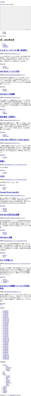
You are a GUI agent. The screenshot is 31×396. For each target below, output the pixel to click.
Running (5, 391)
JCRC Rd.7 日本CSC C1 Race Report (14, 140)
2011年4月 (5, 331)
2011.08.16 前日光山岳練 (9, 215)
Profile (4, 33)
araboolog (2, 2)
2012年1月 (5, 317)
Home (4, 32)
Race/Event (6, 68)
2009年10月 (6, 358)
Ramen (7, 381)
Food (4, 44)
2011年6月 (5, 328)
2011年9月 (5, 323)
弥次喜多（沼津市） (8, 117)
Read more (2, 64)
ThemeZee (12, 395)
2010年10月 (6, 341)
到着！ (2, 161)
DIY (7, 378)
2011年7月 (5, 327)
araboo (5, 53)
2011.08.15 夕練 (6, 237)
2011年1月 (5, 336)
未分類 (5, 157)
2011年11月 (6, 320)
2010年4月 (5, 349)
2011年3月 (5, 333)
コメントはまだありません (19, 164)
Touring (5, 209)
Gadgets (5, 386)
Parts (4, 189)
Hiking (4, 388)
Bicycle (5, 66)
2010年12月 (6, 338)
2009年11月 (6, 357)
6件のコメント (21, 74)
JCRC (2, 176)
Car (4, 371)
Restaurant (5, 46)
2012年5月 (5, 311)
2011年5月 (5, 330)
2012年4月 (5, 312)
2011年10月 (6, 322)
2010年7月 (5, 346)
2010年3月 (5, 350)
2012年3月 (5, 314)
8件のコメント (21, 218)
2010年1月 (5, 354)
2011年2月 (5, 335)
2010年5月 (5, 347)
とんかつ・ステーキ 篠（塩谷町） (14, 50)
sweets (7, 385)
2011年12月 (6, 319)
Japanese (5, 45)
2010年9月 (5, 342)
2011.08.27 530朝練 (7, 94)
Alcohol (8, 375)
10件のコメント (16, 291)
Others (4, 389)
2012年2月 (5, 315)
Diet (4, 373)
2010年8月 (5, 344)
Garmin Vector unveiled (9, 192)
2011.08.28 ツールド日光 (9, 71)
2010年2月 (5, 352)
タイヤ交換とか (6, 260)
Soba (7, 384)
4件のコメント (16, 53)
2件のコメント (16, 97)
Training (5, 90)
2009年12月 (6, 355)
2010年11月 (6, 339)
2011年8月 (5, 325)
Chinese (8, 377)
